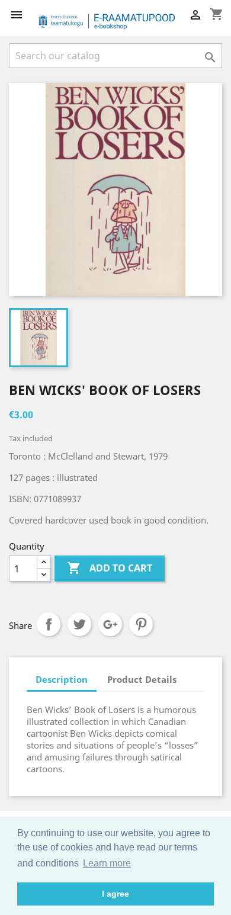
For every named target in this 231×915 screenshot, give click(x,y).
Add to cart (109, 568)
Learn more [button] (107, 863)
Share (48, 624)
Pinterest (141, 624)
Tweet (79, 624)
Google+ (110, 624)
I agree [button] (115, 893)
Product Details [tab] (142, 679)
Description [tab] (62, 679)
